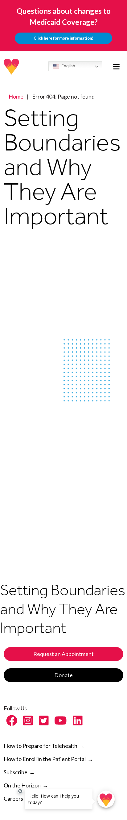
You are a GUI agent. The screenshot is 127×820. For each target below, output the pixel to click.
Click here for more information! (63, 38)
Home (16, 96)
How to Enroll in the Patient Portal (48, 759)
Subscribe (15, 772)
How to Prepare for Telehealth (44, 745)
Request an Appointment (63, 653)
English (67, 65)
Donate (63, 675)
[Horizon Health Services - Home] (12, 67)
